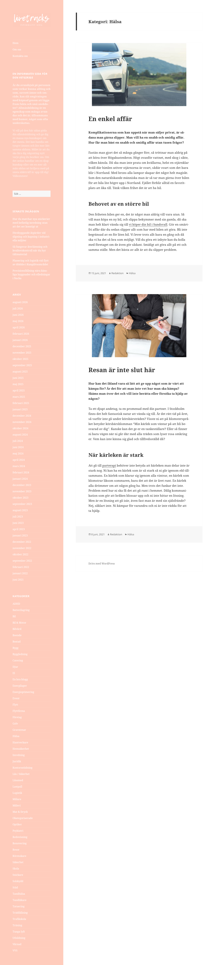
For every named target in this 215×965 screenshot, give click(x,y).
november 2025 (22, 352)
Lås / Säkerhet (21, 774)
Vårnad (17, 944)
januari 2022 (20, 573)
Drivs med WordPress (101, 563)
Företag (17, 717)
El (14, 673)
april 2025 (19, 390)
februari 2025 (21, 403)
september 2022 (22, 560)
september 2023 (22, 504)
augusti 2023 (20, 510)
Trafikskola (19, 919)
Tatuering (19, 906)
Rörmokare (19, 856)
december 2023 (22, 485)
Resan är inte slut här (121, 370)
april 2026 (19, 327)
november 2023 (22, 491)
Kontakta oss (20, 56)
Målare (17, 799)
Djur (15, 667)
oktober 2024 (20, 428)
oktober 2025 (20, 359)
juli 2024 (18, 441)
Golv (15, 723)
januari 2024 (20, 478)
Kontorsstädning (22, 767)
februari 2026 (21, 333)
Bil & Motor (19, 622)
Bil (14, 616)
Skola (16, 868)
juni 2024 (18, 447)
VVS (15, 950)
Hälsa (16, 736)
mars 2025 (19, 396)
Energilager (20, 685)
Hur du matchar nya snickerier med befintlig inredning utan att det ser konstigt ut (31, 222)
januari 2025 (20, 409)
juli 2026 (18, 308)
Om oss (17, 49)
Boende (17, 635)
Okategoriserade (23, 818)
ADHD (16, 603)
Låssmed (18, 780)
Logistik (17, 793)
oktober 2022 (20, 554)
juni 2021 (18, 579)
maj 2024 (18, 453)
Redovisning (20, 837)
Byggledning (20, 654)
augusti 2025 (20, 371)
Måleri (17, 805)
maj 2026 (18, 321)
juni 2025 (18, 378)
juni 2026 (18, 315)
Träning (17, 925)
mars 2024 (19, 466)
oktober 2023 (20, 497)
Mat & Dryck (20, 812)
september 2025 (22, 365)
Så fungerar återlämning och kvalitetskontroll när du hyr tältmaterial (30, 250)
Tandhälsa (19, 893)
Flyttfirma (19, 711)
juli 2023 (18, 516)
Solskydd (18, 881)
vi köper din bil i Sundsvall (148, 224)
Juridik (17, 761)
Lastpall (17, 786)
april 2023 (19, 529)
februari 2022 (21, 567)
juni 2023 (18, 523)
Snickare (18, 875)
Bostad (17, 641)
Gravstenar (19, 730)
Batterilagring (21, 610)
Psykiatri (18, 830)
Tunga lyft (19, 931)
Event (16, 698)
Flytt (15, 704)
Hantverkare (20, 742)
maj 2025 (18, 384)
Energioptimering (23, 692)
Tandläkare (19, 900)
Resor (16, 849)
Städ (15, 887)
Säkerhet (18, 862)
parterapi (109, 465)
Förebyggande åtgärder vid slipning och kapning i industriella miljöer (31, 236)
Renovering (20, 843)
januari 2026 (20, 340)
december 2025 (22, 346)
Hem (15, 43)
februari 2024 (21, 472)
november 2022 (22, 548)
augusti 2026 (20, 302)
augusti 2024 (20, 434)
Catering (18, 660)
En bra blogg (20, 679)
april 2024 (19, 460)
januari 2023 (20, 535)
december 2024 (22, 415)
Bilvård (17, 629)
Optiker (17, 824)
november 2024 (22, 422)
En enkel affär (110, 118)
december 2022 (22, 542)
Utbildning (19, 938)
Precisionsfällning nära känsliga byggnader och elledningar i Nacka (31, 274)
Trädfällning (20, 912)
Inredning (19, 755)
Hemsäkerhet (21, 748)
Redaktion (117, 273)
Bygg (15, 648)
